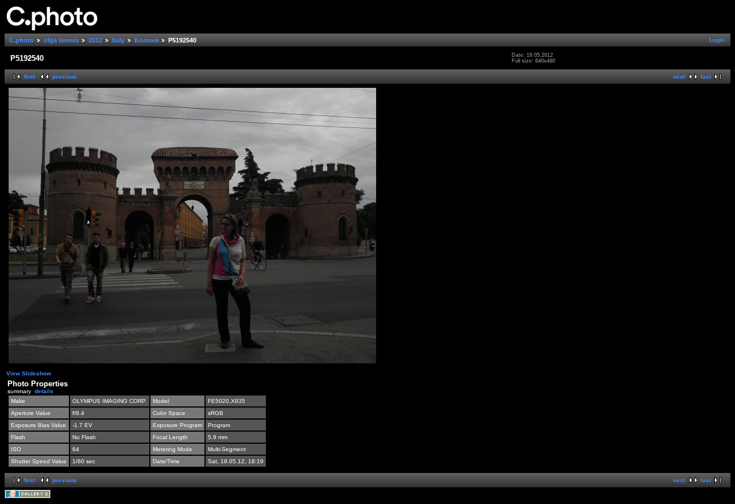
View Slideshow (28, 373)
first (29, 76)
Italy (118, 40)
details (43, 391)
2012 (95, 40)
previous (64, 76)
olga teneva (61, 40)
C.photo (21, 40)
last (706, 76)
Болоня (146, 40)
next (679, 76)
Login (717, 40)
